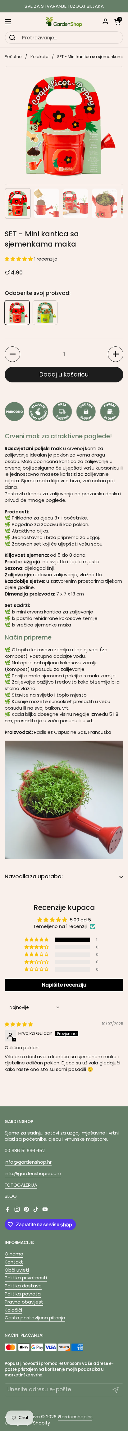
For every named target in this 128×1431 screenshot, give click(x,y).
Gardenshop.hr (75, 1416)
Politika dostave (23, 1285)
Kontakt (14, 1262)
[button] (117, 22)
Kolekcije (39, 56)
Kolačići (13, 1310)
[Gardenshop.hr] (64, 22)
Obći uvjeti (17, 1270)
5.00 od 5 (80, 919)
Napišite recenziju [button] (64, 984)
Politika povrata (23, 1294)
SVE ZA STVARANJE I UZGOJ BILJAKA (64, 6)
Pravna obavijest (24, 1302)
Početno (13, 56)
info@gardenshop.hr (28, 1162)
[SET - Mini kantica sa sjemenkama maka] (17, 312)
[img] (19, 1024)
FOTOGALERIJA (21, 1185)
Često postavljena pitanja (35, 1317)
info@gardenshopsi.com (33, 1173)
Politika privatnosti (26, 1277)
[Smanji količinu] (12, 354)
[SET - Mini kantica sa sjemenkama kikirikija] (45, 312)
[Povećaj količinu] (115, 354)
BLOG (11, 1196)
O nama (14, 1253)
